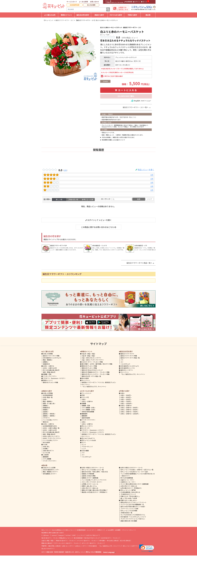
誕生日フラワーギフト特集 (51, 356)
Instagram (61, 535)
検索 (138, 199)
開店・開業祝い (48, 360)
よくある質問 (83, 2)
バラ (122, 360)
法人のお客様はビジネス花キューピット (63, 530)
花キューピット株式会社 (93, 552)
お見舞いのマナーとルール (90, 484)
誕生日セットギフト (127, 370)
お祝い (45, 399)
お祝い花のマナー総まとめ (90, 488)
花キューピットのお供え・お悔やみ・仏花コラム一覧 (137, 470)
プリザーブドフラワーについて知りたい (133, 519)
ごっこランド (80, 535)
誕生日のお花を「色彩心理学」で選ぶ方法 (95, 472)
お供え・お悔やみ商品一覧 (51, 428)
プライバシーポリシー (128, 530)
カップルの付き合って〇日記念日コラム (133, 515)
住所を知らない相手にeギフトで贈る (126, 96)
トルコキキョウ (125, 364)
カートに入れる (127, 90)
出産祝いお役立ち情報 (88, 476)
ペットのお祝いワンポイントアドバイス (94, 480)
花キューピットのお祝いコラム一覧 (93, 470)
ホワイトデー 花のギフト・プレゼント (93, 543)
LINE (73, 535)
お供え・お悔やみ (48, 366)
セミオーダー (86, 428)
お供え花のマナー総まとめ (129, 486)
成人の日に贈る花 (125, 540)
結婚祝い (45, 410)
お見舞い (45, 448)
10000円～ (127, 403)
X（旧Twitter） (45, 535)
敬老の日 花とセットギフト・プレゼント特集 (95, 374)
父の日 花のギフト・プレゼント (110, 538)
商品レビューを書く (146, 169)
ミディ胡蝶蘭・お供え (88, 410)
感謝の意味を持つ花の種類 (129, 521)
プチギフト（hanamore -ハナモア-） (54, 378)
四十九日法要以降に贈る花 (51, 370)
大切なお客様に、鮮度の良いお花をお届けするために (118, 137)
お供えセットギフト (81, 546)
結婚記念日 (46, 364)
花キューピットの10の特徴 (129, 511)
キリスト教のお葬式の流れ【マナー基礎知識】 (135, 484)
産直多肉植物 (86, 418)
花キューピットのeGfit (89, 440)
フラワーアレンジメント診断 (129, 508)
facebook (54, 535)
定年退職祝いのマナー (50, 474)
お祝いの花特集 (48, 354)
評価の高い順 (73, 199)
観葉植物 (45, 457)
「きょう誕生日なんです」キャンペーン (94, 386)
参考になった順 (87, 199)
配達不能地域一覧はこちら (128, 117)
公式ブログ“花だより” (92, 535)
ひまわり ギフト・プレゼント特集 (92, 362)
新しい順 (59, 199)
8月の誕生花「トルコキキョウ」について (133, 517)
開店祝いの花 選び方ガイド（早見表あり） (95, 492)
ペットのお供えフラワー (50, 440)
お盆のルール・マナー (127, 480)
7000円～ (126, 401)
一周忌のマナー (125, 476)
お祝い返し (46, 446)
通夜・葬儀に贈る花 (49, 372)
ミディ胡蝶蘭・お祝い (88, 407)
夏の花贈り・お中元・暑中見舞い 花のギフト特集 (97, 364)
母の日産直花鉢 (78, 538)
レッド (84, 448)
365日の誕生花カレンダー (51, 470)
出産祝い (45, 412)
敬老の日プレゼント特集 (50, 382)
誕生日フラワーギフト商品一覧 (130, 358)
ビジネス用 (46, 453)
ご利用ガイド (100, 530)
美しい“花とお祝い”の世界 (129, 498)
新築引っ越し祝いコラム (89, 486)
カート (145, 2)
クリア (149, 199)
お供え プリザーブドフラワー (52, 438)
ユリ (122, 362)
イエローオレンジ (87, 446)
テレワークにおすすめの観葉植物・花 (132, 504)
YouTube (67, 535)
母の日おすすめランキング (91, 538)
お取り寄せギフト (48, 451)
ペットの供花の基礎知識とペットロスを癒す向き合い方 (138, 474)
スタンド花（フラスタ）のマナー (92, 482)
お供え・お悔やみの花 (50, 368)
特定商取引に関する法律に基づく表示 (52, 532)
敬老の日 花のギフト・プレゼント (65, 540)
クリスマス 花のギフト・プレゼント (87, 540)
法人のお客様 (91, 5)
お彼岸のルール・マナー (128, 482)
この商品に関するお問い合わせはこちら (97, 227)
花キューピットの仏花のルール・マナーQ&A (134, 472)
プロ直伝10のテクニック (128, 494)
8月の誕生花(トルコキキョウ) (52, 358)
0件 (65, 170)
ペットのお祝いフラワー (50, 420)
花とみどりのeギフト (88, 438)
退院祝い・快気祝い (49, 414)
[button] (146, 548)
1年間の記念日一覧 (126, 513)
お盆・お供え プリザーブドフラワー (93, 360)
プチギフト (46, 418)
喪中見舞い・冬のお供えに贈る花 (108, 540)
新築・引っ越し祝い (49, 403)
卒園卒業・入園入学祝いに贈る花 (50, 546)
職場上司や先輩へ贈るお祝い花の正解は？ (95, 490)
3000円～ (126, 395)
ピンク (84, 444)
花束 (83, 395)
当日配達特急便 (74, 5)
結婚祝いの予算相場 (88, 474)
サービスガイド (72, 2)
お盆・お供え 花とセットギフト (91, 358)
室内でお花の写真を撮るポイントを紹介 (133, 506)
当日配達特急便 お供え (50, 426)
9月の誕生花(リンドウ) (128, 368)
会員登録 (129, 2)
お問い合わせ (94, 2)
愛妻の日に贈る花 (46, 543)
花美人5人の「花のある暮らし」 (130, 496)
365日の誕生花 (92, 546)
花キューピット (45, 530)
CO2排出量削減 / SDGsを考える (130, 492)
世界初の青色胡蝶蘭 (88, 412)
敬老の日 (45, 422)
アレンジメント (86, 393)
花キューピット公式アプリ (130, 546)
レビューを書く (105, 35)
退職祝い (45, 362)
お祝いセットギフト (67, 546)
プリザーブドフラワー (50, 376)
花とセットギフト (87, 426)
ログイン (137, 2)
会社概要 (117, 530)
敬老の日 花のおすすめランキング (92, 370)
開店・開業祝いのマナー (50, 472)
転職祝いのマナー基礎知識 (90, 478)
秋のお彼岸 (85, 378)
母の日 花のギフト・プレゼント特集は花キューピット (56, 538)
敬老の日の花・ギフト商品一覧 (91, 376)
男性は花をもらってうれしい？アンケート (133, 502)
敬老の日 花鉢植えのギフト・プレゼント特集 (95, 372)
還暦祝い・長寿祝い (49, 416)
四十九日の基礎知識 (127, 478)
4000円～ (126, 397)
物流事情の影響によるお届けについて (113, 140)
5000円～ (126, 399)
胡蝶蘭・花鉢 (47, 374)
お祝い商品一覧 (48, 397)
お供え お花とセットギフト (51, 436)
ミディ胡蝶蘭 (47, 459)
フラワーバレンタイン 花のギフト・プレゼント (66, 543)
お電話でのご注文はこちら (122, 8)
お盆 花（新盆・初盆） (89, 356)
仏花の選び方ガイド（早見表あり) (131, 488)
